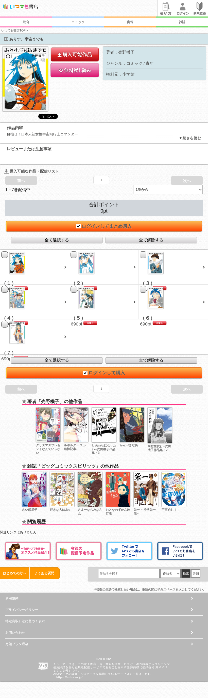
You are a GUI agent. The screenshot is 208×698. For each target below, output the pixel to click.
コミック (78, 22)
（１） (8, 283)
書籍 (130, 22)
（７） (8, 352)
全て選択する (57, 240)
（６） (147, 318)
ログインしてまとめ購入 (107, 226)
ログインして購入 (107, 372)
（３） (147, 283)
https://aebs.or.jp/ (69, 677)
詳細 (196, 573)
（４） (8, 318)
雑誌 (182, 22)
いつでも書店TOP (13, 30)
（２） (78, 283)
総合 (26, 22)
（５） (78, 318)
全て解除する (151, 240)
